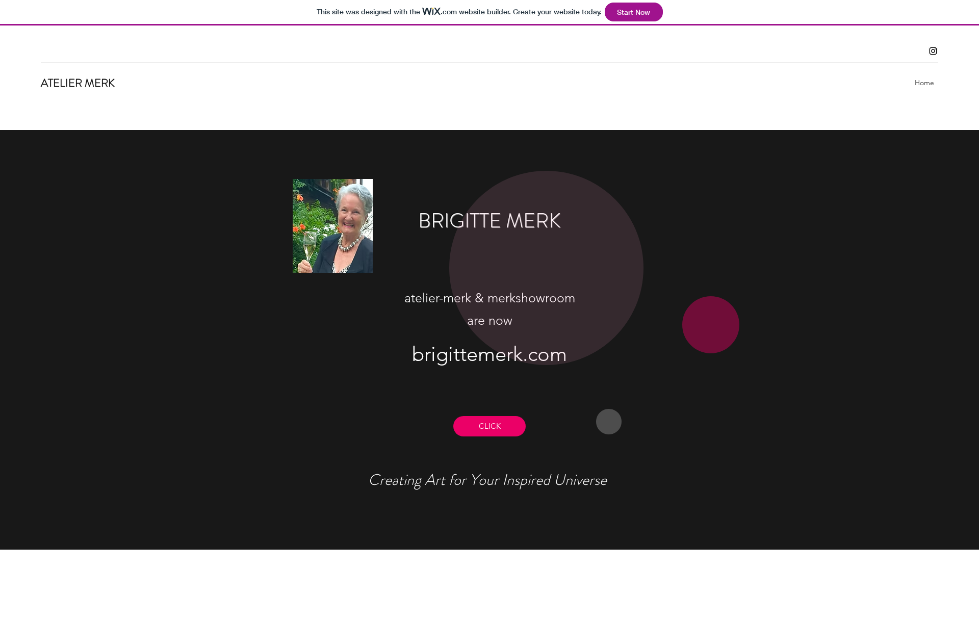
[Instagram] (933, 51)
